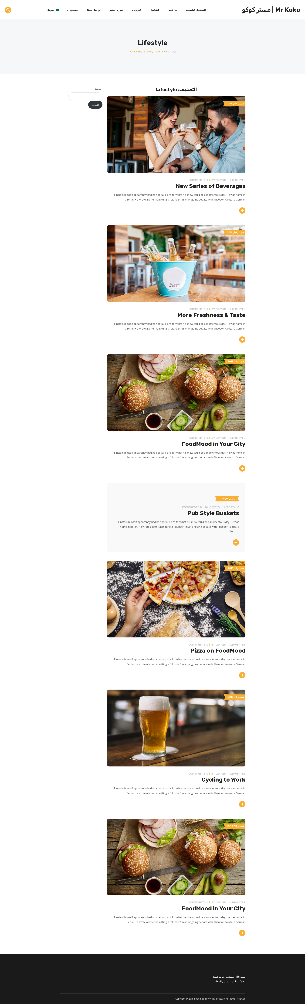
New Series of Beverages (210, 186)
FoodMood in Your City (213, 443)
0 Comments (198, 180)
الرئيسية (172, 51)
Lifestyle (237, 180)
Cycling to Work (223, 779)
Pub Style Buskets (213, 513)
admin (221, 180)
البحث (98, 89)
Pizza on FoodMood (217, 650)
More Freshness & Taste (211, 315)
